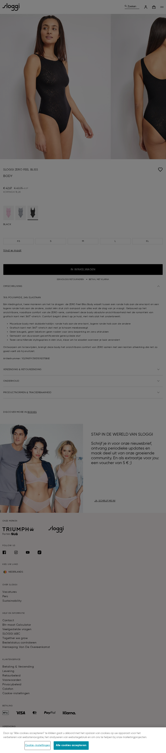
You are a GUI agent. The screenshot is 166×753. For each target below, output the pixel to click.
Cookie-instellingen (37, 745)
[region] (83, 740)
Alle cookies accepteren (71, 745)
